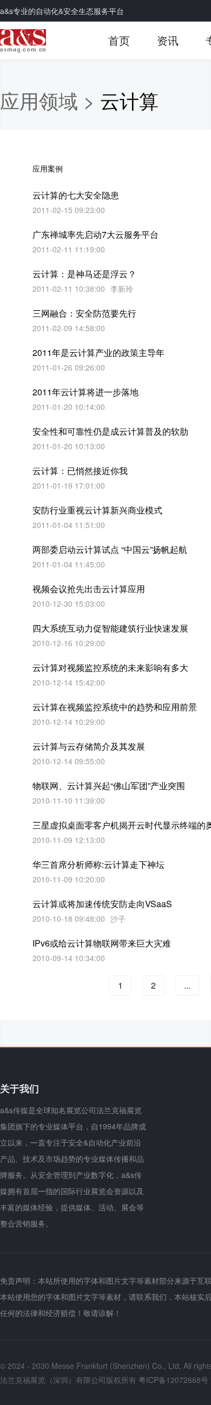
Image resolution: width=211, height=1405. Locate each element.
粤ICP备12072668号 (173, 1379)
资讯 (168, 40)
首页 (119, 40)
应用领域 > (50, 100)
